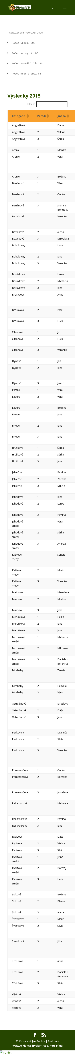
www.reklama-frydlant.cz (29, 1045)
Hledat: (31, 104)
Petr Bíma (56, 1045)
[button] (27, 116)
